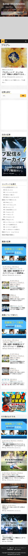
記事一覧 (11, 547)
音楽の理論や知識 (7, 235)
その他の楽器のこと (10, 209)
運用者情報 (10, 549)
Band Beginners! (14, 4)
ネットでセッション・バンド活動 (13, 222)
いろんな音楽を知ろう (8, 187)
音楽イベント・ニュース (10, 164)
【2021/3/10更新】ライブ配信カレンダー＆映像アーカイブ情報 (14, 169)
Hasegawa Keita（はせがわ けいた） (15, 76)
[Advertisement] (14, 28)
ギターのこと (8, 207)
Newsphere (10, 554)
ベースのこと (8, 214)
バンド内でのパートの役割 (11, 229)
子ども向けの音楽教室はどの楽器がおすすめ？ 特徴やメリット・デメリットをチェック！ (17, 288)
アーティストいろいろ (10, 192)
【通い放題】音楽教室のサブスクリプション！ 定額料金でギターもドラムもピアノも (14, 272)
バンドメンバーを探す (10, 227)
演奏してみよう (6, 219)
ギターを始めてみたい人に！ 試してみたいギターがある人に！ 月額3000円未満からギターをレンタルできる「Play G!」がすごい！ (17, 383)
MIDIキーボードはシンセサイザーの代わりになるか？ (17, 299)
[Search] (26, 41)
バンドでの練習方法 (10, 224)
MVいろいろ (8, 190)
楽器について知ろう (8, 200)
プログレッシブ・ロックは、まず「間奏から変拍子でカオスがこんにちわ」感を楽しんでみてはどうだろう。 (13, 73)
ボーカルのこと (9, 217)
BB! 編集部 (12, 173)
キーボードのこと (9, 204)
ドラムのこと (8, 212)
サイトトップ (4, 547)
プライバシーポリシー (20, 547)
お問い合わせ (17, 549)
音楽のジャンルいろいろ (7, 69)
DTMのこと (8, 202)
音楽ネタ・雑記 (9, 194)
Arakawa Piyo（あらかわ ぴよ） (15, 275)
